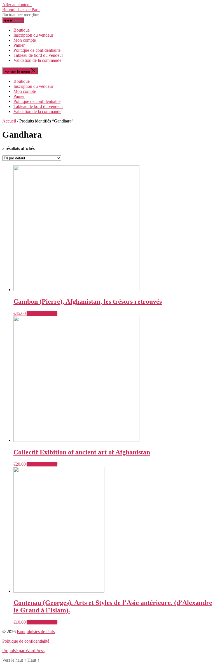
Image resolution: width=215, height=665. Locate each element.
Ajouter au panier (42, 313)
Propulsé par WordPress (23, 650)
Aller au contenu (17, 4)
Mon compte (24, 40)
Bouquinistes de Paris (21, 9)
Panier (19, 45)
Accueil (9, 121)
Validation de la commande (37, 60)
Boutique (21, 30)
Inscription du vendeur (33, 35)
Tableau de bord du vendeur (38, 55)
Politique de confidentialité (36, 50)
